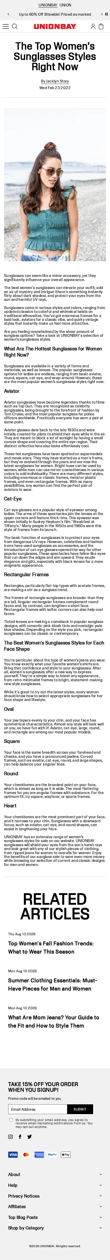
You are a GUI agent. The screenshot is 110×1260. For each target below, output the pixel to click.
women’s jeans (76, 660)
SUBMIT (80, 1109)
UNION (65, 5)
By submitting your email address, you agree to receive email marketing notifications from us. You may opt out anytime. (54, 1123)
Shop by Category (26, 1227)
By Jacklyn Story (55, 81)
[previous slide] (8, 14)
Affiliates (17, 1206)
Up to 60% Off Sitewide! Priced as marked (55, 14)
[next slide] (102, 14)
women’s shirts (79, 664)
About (14, 1174)
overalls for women (74, 853)
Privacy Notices (23, 1195)
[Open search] (15, 26)
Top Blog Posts (23, 1217)
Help (13, 1185)
